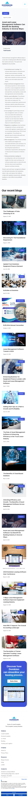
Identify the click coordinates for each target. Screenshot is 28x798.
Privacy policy (24, 779)
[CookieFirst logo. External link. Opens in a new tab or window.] (1, 780)
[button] (25, 4)
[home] (7, 4)
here (14, 788)
